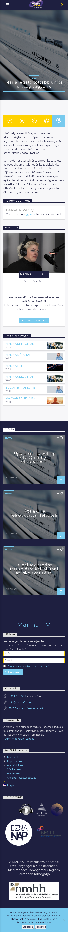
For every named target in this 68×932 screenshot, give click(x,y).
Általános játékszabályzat (21, 777)
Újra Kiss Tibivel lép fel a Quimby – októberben (35, 457)
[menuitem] (34, 785)
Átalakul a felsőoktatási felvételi (34, 513)
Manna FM (34, 624)
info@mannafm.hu (20, 702)
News (33, 78)
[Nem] (64, 920)
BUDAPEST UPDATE (20, 387)
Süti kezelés (14, 769)
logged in (30, 214)
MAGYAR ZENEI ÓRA (20, 398)
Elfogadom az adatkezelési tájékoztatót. (29, 666)
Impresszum (14, 761)
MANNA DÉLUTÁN (19, 354)
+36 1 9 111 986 (17, 696)
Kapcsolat (12, 757)
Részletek (41, 926)
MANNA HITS (15, 365)
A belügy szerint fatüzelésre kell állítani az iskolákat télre (34, 569)
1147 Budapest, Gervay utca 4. (26, 708)
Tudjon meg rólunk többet (18, 738)
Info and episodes (34, 320)
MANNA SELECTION (20, 343)
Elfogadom (27, 926)
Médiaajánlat (14, 773)
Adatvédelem (15, 765)
